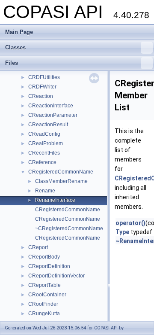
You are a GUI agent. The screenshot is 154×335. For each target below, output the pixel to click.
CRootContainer (47, 295)
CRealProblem (45, 143)
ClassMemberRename (61, 181)
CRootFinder (43, 304)
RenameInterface (55, 200)
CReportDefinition (49, 266)
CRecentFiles (44, 153)
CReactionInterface (50, 106)
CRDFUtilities (44, 77)
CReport (38, 247)
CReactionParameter (52, 115)
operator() (130, 222)
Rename (45, 191)
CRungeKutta (44, 314)
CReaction (40, 96)
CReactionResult (48, 125)
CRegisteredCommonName (60, 172)
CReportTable (44, 285)
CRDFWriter (42, 87)
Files (11, 63)
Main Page (19, 32)
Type (122, 231)
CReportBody (44, 257)
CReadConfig (44, 134)
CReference (42, 162)
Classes (15, 47)
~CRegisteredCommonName (69, 228)
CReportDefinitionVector (56, 276)
